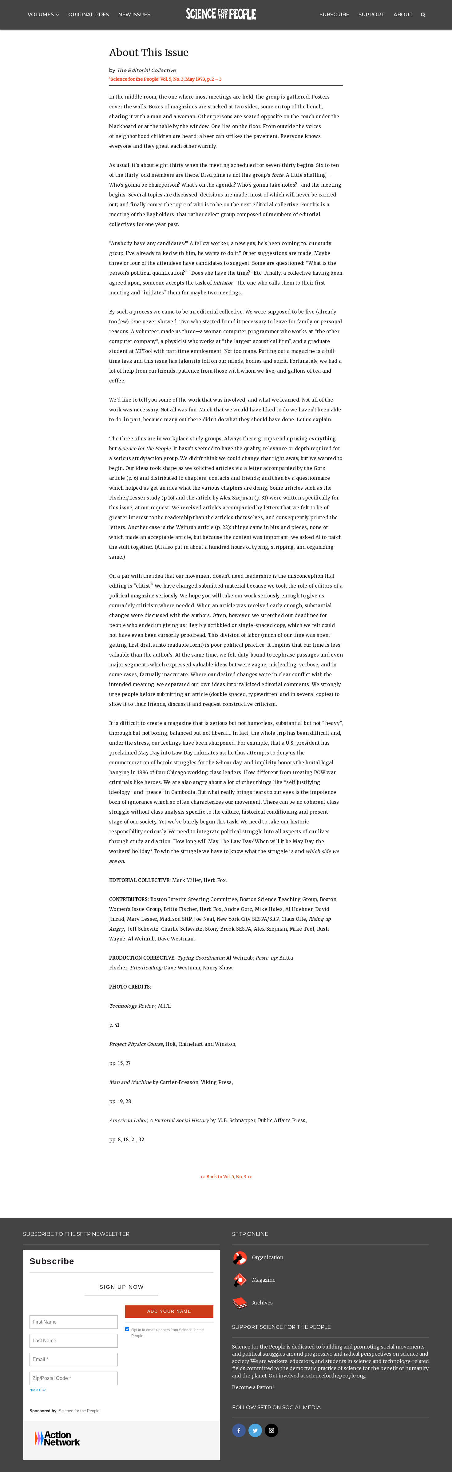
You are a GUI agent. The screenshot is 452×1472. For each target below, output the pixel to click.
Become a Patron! (253, 1387)
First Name (44, 1318)
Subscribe (334, 15)
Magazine (264, 1280)
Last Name (43, 1337)
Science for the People (79, 1411)
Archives (262, 1303)
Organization (267, 1257)
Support (371, 15)
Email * (39, 1356)
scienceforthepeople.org (335, 1376)
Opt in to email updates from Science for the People (167, 1333)
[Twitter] (255, 1430)
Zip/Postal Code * (50, 1375)
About (403, 15)
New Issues (134, 15)
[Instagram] (271, 1430)
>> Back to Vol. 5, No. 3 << (226, 1176)
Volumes (41, 15)
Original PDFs (88, 15)
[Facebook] (239, 1430)
